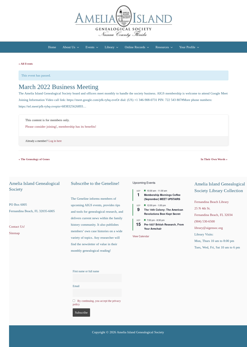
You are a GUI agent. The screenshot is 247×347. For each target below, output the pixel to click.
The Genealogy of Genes (34, 159)
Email (76, 286)
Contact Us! (17, 226)
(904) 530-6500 (204, 221)
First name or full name (86, 271)
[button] (77, 47)
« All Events (26, 63)
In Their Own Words (214, 159)
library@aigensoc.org (208, 228)
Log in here (55, 140)
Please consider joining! (41, 126)
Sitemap (14, 233)
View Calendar (141, 236)
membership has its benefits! (77, 126)
